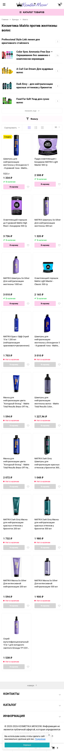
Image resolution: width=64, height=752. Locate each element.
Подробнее (40, 739)
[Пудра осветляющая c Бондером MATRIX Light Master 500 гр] (47, 145)
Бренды (15, 19)
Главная (5, 19)
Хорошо (27, 744)
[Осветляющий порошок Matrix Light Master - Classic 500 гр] (47, 264)
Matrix (25, 19)
